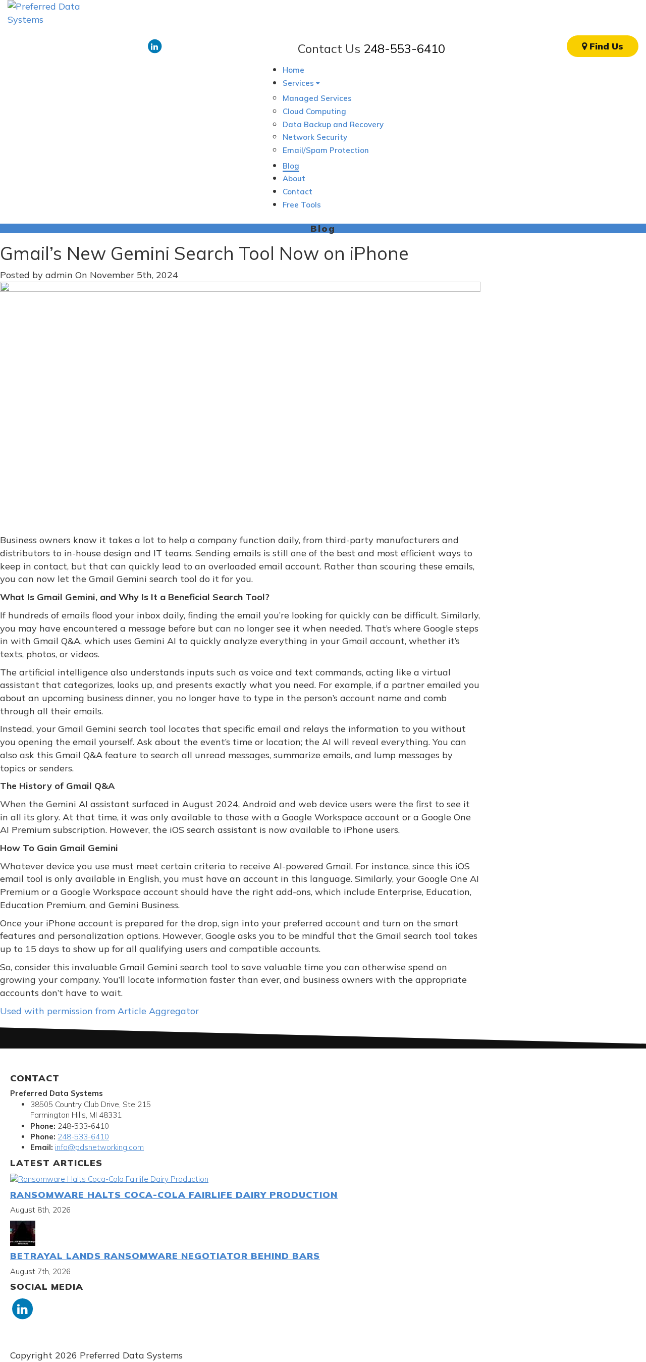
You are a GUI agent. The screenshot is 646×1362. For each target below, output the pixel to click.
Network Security (315, 137)
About (294, 178)
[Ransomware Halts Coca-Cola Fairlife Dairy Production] (109, 1178)
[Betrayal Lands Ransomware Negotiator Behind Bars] (22, 1232)
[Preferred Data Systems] (50, 12)
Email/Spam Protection (326, 150)
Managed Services (317, 98)
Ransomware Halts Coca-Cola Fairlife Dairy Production (174, 1194)
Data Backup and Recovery (333, 124)
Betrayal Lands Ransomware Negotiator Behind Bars (165, 1256)
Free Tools (302, 204)
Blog (291, 166)
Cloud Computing (314, 111)
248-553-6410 (404, 48)
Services (299, 83)
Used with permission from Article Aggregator (99, 1011)
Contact (297, 191)
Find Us (605, 46)
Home (293, 70)
